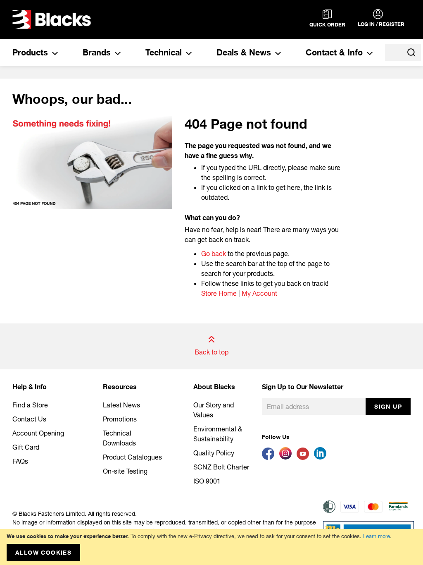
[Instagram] (288, 457)
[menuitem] (35, 52)
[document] (211, 547)
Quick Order (327, 25)
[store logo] (51, 19)
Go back (213, 253)
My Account (259, 293)
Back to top (211, 352)
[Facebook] (270, 457)
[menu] (192, 52)
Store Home (219, 293)
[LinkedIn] (322, 457)
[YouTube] (305, 457)
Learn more (376, 536)
